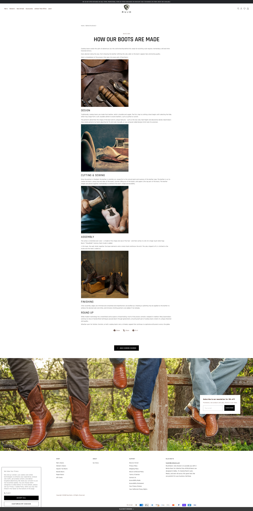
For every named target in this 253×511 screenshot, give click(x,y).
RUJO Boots (170, 459)
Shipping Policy (133, 469)
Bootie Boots (60, 472)
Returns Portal (133, 463)
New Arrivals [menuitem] (20, 9)
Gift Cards (59, 477)
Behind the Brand (91, 26)
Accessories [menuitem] (29, 9)
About (95, 459)
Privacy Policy (133, 466)
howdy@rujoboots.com (173, 463)
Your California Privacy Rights (138, 489)
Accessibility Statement (136, 483)
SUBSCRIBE (230, 408)
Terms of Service (134, 475)
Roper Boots (60, 475)
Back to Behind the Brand (128, 348)
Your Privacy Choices (135, 486)
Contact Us (132, 477)
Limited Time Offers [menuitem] (40, 9)
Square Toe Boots (62, 469)
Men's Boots (60, 463)
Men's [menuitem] (6, 9)
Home (82, 26)
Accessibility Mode (134, 480)
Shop (58, 459)
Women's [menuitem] (12, 9)
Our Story (96, 463)
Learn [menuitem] (50, 9)
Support (132, 459)
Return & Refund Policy (136, 472)
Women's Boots (61, 466)
